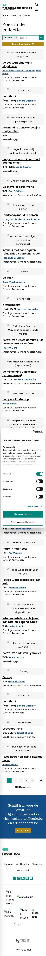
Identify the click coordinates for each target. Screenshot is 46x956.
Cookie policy (22, 864)
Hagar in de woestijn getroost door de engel (21, 160)
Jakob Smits (9, 403)
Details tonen (32, 506)
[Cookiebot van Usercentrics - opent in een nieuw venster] (32, 431)
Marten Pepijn (18, 587)
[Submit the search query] (41, 37)
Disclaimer (37, 864)
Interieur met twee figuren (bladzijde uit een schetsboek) (22, 251)
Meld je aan (23, 830)
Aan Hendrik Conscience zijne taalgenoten (21, 129)
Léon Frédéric (15, 191)
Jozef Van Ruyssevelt (14, 282)
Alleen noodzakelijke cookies (23, 522)
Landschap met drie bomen (20, 215)
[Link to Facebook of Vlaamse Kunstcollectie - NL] (14, 878)
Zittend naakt (11, 305)
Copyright (9, 864)
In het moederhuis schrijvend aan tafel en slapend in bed (20, 620)
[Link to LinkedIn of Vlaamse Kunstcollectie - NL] (23, 878)
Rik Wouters (15, 552)
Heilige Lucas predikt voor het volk (21, 581)
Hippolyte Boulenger (13, 257)
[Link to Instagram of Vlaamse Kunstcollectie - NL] (18, 878)
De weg (7, 677)
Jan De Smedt (15, 626)
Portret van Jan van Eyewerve (21, 653)
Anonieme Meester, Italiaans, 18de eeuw (21, 72)
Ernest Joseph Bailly (25, 379)
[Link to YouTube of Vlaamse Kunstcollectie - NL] (31, 878)
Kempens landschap (15, 399)
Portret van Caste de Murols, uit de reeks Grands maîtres (22, 341)
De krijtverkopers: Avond (18, 187)
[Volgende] (41, 780)
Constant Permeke (27, 309)
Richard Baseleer (26, 100)
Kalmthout (9, 96)
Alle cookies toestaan (23, 514)
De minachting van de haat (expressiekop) (19, 373)
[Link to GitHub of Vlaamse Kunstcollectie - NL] (27, 878)
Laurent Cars (9, 347)
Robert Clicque (25, 732)
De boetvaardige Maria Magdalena (17, 64)
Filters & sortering (21, 44)
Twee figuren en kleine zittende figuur (22, 758)
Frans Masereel (23, 528)
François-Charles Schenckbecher (21, 219)
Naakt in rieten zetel (15, 548)
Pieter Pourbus (15, 657)
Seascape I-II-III (12, 728)
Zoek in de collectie (20, 15)
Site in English (23, 870)
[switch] (39, 481)
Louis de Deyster (22, 166)
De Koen (7, 278)
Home (5, 15)
